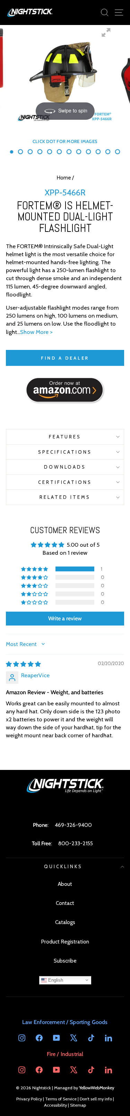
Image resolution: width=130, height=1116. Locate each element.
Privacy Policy (29, 1098)
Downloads (65, 467)
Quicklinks (63, 866)
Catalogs (65, 922)
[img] (23, 664)
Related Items (65, 497)
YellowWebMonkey (96, 1087)
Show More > (36, 331)
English (55, 979)
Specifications (65, 452)
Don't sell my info (96, 1098)
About (65, 884)
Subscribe (65, 960)
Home (64, 177)
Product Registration (65, 941)
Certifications (65, 482)
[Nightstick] (30, 12)
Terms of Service (61, 1098)
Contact (65, 903)
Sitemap (78, 1105)
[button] (35, 569)
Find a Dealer (65, 358)
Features (65, 436)
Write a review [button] (65, 618)
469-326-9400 (73, 825)
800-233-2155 (75, 843)
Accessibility (55, 1105)
